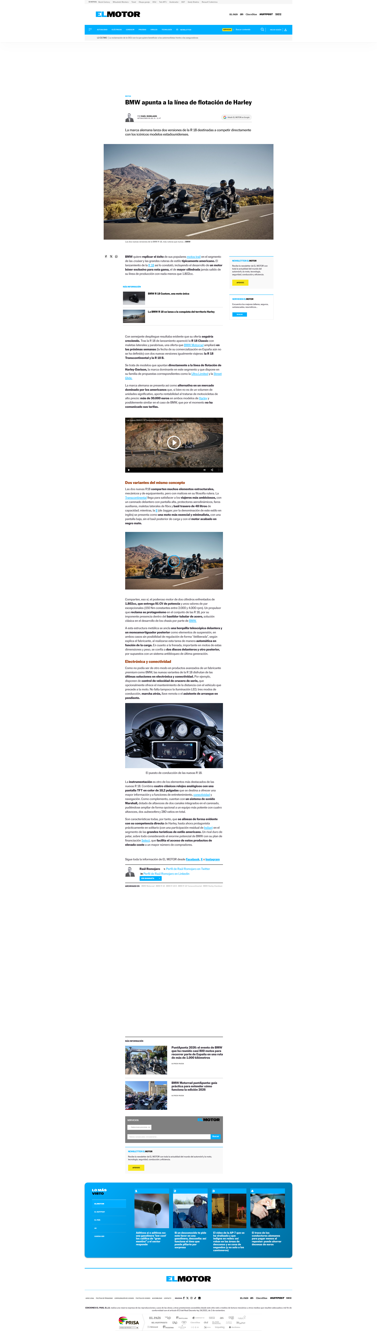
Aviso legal (90, 1298)
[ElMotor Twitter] (187, 1298)
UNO (175, 1322)
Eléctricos (117, 29)
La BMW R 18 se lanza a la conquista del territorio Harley (181, 311)
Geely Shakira (193, 2)
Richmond (153, 1327)
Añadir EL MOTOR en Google (238, 117)
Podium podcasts (182, 1327)
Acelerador (174, 2)
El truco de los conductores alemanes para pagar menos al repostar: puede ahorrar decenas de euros (266, 1238)
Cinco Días (194, 1322)
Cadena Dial (206, 1322)
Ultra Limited (199, 374)
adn (230, 1318)
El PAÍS (155, 1318)
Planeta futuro (227, 1322)
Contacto (167, 1298)
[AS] (241, 14)
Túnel (133, 2)
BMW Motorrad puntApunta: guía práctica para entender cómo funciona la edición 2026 (194, 1086)
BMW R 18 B (171, 886)
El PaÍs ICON (195, 1327)
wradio (183, 1322)
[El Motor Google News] (199, 1298)
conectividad (201, 794)
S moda (207, 1327)
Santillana (182, 1318)
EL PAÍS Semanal (217, 1322)
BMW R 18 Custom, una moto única (168, 293)
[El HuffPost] (266, 14)
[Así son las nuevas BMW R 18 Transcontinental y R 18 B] (174, 561)
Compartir (212, 470)
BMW (205, 886)
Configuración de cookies (124, 1298)
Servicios (227, 30)
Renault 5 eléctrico (210, 2)
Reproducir (174, 442)
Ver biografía (147, 878)
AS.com (220, 1318)
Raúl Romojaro (149, 116)
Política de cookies (143, 1298)
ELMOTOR (99, 1204)
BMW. (192, 620)
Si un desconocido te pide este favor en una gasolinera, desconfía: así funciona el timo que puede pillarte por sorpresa (190, 1240)
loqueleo (220, 1327)
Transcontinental (136, 497)
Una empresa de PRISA (128, 1320)
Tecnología (167, 29)
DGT (183, 2)
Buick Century (104, 2)
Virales (154, 29)
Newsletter (185, 30)
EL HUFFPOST (99, 1212)
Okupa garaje (144, 2)
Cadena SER (211, 1318)
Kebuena (238, 1322)
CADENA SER (99, 1236)
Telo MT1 (163, 2)
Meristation (234, 1327)
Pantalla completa (219, 470)
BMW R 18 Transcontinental (190, 886)
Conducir (130, 29)
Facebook (193, 859)
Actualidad (102, 29)
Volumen (204, 470)
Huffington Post (158, 1322)
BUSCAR (240, 314)
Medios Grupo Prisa (128, 1327)
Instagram (213, 859)
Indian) (208, 827)
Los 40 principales (169, 1318)
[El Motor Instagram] (191, 1298)
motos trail (194, 256)
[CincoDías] (251, 14)
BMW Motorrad (194, 345)
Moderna (167, 1327)
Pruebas (142, 29)
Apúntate (136, 1168)
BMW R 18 (160, 886)
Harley (203, 398)
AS (95, 1228)
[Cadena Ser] (278, 14)
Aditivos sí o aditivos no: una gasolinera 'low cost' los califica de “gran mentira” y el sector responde (151, 1238)
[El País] (233, 14)
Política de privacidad (104, 1298)
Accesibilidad (157, 1298)
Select (146, 840)
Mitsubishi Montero (121, 2)
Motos (128, 96)
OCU (155, 2)
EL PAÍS (97, 1220)
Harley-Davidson (215, 886)
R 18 (151, 265)
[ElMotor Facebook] (184, 1298)
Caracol (241, 1318)
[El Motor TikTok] (195, 1298)
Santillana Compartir (198, 1318)
